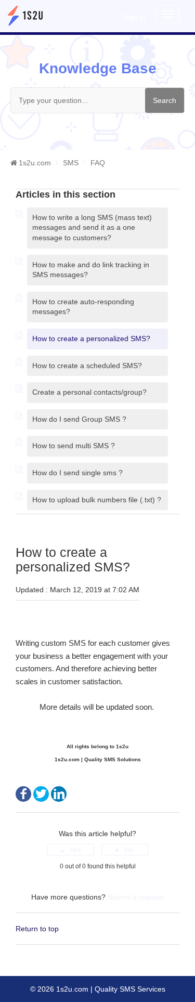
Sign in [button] (134, 17)
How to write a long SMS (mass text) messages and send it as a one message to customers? (92, 227)
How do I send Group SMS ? (79, 419)
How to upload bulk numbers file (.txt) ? (96, 500)
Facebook (23, 794)
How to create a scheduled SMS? (87, 365)
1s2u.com (35, 163)
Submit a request (136, 897)
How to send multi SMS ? (73, 445)
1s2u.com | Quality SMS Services (109, 989)
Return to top (37, 929)
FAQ (97, 163)
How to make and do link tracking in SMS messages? (90, 270)
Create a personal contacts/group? (89, 392)
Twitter (41, 794)
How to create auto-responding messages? (83, 306)
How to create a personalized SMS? (91, 338)
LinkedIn (59, 794)
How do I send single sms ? (77, 473)
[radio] (70, 849)
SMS (71, 163)
